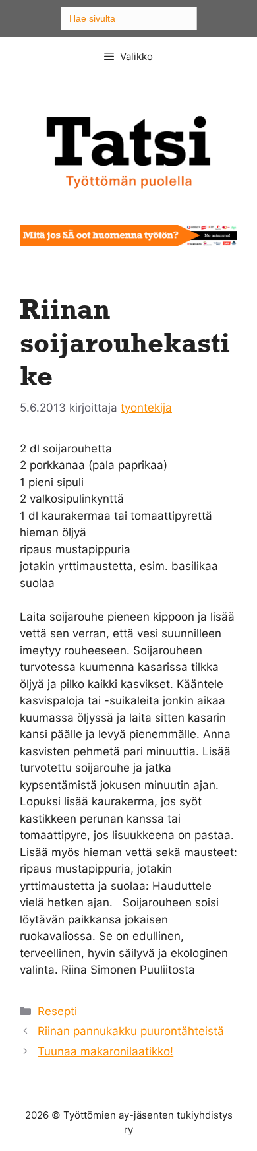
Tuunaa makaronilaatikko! (105, 1051)
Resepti (57, 1011)
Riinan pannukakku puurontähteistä (131, 1031)
